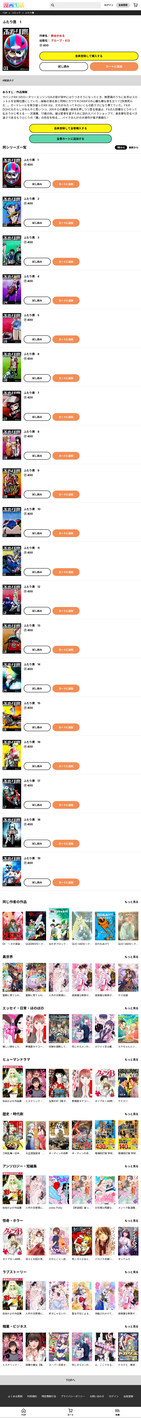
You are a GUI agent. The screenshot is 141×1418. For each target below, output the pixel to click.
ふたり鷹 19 (32, 858)
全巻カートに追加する (70, 138)
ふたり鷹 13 (32, 625)
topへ (70, 1380)
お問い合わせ (97, 1396)
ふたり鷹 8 (31, 431)
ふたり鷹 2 (31, 198)
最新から (133, 147)
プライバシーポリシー (73, 1396)
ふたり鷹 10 (32, 509)
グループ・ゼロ (60, 40)
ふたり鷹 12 (32, 586)
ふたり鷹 (29, 12)
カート (70, 1415)
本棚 (117, 1415)
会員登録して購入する (89, 56)
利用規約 (32, 1396)
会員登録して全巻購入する (70, 128)
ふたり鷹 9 (31, 470)
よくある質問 (15, 1396)
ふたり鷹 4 (31, 276)
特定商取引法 (49, 1396)
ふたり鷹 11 (32, 548)
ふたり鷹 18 (32, 819)
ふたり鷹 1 (31, 160)
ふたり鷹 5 (31, 315)
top (5, 12)
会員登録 (122, 5)
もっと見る (131, 902)
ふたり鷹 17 (32, 781)
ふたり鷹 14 (32, 664)
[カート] (135, 5)
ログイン (108, 5)
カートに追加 (114, 66)
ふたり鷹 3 (31, 237)
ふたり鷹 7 (31, 393)
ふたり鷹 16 (32, 742)
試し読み (63, 66)
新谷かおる (58, 35)
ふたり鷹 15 (32, 703)
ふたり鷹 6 (31, 354)
